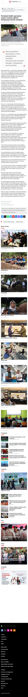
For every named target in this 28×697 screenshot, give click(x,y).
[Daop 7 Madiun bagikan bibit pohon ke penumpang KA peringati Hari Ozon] (14, 373)
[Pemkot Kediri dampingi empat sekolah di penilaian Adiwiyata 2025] (14, 418)
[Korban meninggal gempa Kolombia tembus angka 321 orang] (14, 481)
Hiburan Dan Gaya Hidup (7, 666)
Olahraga (3, 654)
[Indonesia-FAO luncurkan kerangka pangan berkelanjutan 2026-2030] (4, 515)
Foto (2, 520)
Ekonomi (3, 651)
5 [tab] (18, 542)
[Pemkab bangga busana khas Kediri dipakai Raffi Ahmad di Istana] (4, 451)
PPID (2, 688)
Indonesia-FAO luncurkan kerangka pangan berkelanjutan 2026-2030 (17, 515)
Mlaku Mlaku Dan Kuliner (7, 664)
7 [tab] (17, 565)
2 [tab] (12, 542)
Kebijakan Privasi (5, 674)
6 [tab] (15, 565)
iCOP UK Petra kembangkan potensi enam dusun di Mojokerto (14, 269)
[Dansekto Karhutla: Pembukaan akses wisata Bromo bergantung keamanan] (4, 464)
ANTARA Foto (4, 683)
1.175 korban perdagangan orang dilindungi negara (13, 614)
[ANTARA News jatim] (15, 1)
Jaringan (3, 669)
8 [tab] (19, 565)
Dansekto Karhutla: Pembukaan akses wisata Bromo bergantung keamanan (17, 463)
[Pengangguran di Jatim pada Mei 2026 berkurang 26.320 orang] (14, 238)
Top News (4, 469)
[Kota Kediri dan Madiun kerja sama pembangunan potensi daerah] (14, 328)
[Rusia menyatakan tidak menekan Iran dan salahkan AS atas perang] (4, 445)
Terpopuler (4, 433)
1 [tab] (10, 542)
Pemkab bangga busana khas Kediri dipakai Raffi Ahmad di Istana (16, 451)
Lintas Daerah (4, 649)
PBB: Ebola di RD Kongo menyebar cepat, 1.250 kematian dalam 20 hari (17, 502)
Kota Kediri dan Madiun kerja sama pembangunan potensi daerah (10, 337)
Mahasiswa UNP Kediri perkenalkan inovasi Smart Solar (12, 359)
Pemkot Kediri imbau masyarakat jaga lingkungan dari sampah (11, 314)
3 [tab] (14, 542)
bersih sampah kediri (9, 221)
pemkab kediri (19, 221)
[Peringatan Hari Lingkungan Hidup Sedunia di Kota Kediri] (14, 283)
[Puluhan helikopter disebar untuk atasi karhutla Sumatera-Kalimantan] (4, 509)
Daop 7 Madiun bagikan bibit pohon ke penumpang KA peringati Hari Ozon (11, 382)
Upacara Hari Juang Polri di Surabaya (11, 537)
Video (2, 543)
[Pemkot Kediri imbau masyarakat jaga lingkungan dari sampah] (14, 306)
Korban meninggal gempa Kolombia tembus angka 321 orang (12, 490)
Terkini (2, 634)
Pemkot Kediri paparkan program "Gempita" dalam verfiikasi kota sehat (13, 405)
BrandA (3, 681)
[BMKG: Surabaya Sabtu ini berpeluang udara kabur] (4, 496)
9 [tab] (20, 565)
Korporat (3, 685)
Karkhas (3, 656)
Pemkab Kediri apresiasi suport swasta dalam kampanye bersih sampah (12, 10)
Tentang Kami (4, 676)
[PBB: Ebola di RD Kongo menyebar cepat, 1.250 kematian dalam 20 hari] (4, 502)
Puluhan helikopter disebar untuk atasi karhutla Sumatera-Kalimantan (17, 508)
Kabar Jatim (11, 8)
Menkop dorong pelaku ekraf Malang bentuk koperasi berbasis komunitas (13, 560)
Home (4, 8)
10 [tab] (22, 565)
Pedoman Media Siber (6, 678)
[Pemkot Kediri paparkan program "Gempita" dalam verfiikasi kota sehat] (14, 396)
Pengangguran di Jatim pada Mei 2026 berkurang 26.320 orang (11, 247)
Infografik (3, 567)
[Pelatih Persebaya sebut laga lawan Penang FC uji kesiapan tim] (4, 457)
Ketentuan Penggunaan (7, 672)
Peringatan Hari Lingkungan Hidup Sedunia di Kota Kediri (13, 292)
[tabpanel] (14, 532)
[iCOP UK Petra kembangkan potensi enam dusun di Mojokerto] (14, 260)
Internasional (4, 659)
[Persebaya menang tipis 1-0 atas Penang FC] (4, 438)
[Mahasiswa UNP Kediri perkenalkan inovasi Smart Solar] (14, 351)
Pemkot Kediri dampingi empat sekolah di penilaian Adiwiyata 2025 (12, 427)
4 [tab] (16, 542)
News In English (5, 661)
